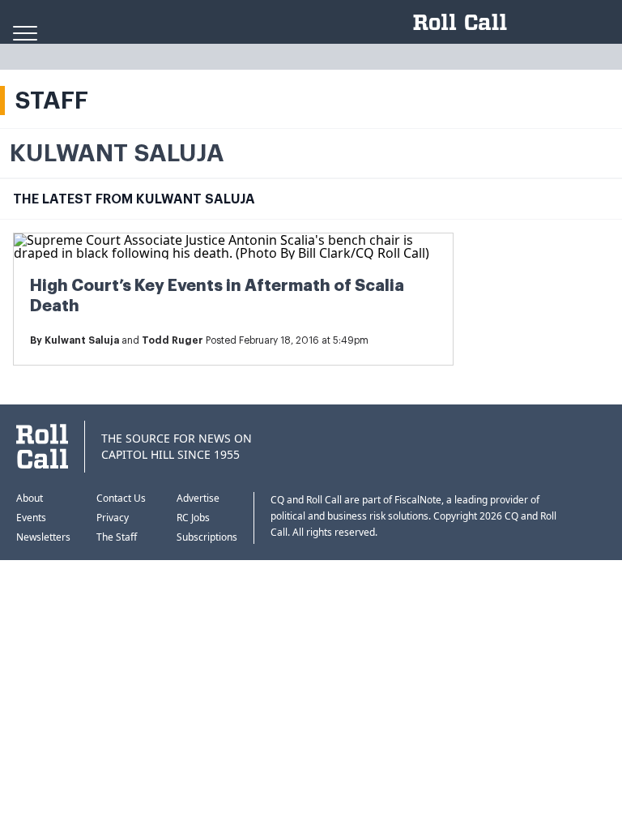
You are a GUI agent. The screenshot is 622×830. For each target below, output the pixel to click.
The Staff (116, 537)
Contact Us (121, 498)
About (29, 498)
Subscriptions (207, 537)
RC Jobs (193, 517)
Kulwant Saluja (82, 340)
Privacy (112, 517)
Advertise (198, 498)
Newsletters (43, 537)
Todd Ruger (172, 340)
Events (31, 517)
